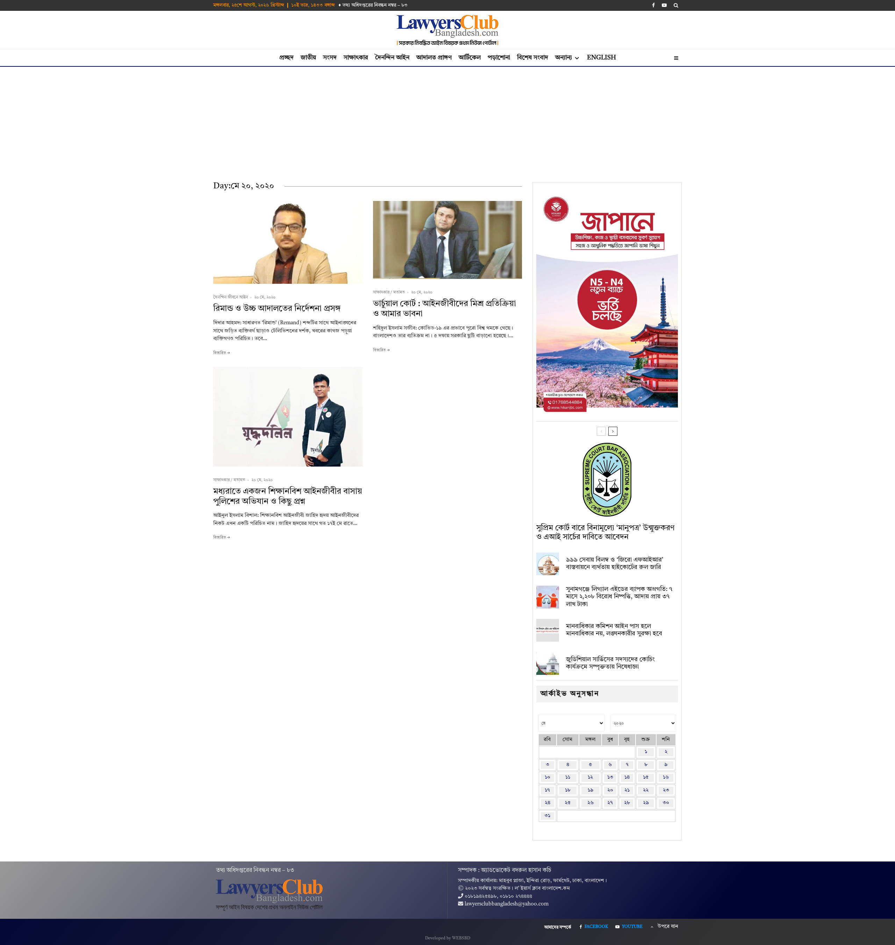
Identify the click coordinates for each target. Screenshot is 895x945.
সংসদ (330, 58)
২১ (627, 790)
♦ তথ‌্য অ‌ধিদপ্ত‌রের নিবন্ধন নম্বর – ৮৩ (373, 5)
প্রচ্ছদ (286, 58)
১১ (567, 777)
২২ (646, 790)
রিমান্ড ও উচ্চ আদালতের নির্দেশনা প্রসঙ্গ (277, 309)
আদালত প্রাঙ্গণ (434, 58)
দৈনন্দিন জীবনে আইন (230, 297)
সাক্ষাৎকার (356, 58)
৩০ (666, 803)
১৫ (646, 777)
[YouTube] (664, 5)
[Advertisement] (447, 119)
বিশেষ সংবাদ (532, 58)
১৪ (627, 777)
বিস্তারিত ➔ (221, 353)
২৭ (610, 803)
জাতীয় (308, 58)
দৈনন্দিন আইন (392, 58)
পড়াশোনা (499, 58)
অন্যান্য (563, 58)
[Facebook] (653, 5)
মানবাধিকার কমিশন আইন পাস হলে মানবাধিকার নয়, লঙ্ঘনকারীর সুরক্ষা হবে (614, 630)
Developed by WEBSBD (447, 938)
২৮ (627, 803)
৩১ (547, 815)
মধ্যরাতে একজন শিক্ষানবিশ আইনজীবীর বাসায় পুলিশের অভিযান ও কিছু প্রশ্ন (287, 497)
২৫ (568, 803)
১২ (590, 777)
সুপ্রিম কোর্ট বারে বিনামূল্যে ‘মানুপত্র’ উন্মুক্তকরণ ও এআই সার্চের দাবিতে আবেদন (605, 532)
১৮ (568, 790)
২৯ (646, 803)
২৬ (590, 803)
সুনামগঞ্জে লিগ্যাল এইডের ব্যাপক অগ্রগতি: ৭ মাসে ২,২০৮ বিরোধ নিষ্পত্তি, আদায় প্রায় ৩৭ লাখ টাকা (619, 596)
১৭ (547, 790)
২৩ (666, 790)
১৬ (666, 777)
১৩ (610, 777)
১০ (547, 777)
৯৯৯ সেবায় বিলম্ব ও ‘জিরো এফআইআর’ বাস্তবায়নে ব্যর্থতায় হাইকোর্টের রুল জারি (614, 564)
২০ (610, 790)
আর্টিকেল (470, 58)
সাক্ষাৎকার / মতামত (389, 292)
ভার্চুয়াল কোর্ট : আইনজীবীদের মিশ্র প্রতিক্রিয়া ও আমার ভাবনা (444, 309)
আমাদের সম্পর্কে (557, 927)
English (601, 58)
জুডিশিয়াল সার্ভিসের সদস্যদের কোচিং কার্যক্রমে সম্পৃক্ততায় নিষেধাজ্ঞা (610, 663)
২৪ (547, 803)
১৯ (590, 790)
